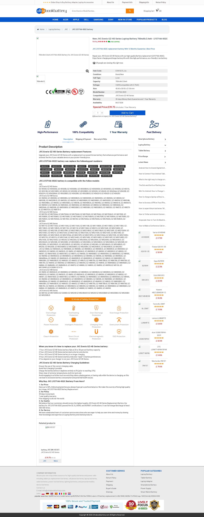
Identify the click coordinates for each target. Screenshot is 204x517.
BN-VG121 (45, 166)
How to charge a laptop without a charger (152, 197)
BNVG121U (93, 166)
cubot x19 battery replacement (103, 496)
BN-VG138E (69, 176)
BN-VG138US (106, 176)
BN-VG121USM (69, 166)
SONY (110, 19)
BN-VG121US (69, 172)
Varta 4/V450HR (159, 232)
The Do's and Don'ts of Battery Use (152, 185)
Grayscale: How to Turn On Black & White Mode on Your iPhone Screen (152, 220)
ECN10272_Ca (121, 71)
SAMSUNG (98, 19)
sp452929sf (75, 496)
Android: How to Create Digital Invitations (152, 168)
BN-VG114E (117, 172)
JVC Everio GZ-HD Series (50, 452)
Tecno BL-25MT (159, 304)
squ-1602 (141, 496)
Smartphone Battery (148, 485)
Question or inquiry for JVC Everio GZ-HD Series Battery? (115, 116)
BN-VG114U (106, 169)
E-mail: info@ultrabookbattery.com (50, 490)
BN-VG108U (92, 172)
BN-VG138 (45, 176)
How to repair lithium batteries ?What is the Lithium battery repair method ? (152, 208)
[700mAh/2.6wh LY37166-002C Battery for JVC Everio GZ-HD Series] (63, 55)
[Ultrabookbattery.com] (51, 11)
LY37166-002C (46, 169)
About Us (110, 2)
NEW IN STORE (125, 19)
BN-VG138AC (57, 176)
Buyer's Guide (111, 488)
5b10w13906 (86, 496)
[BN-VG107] (50, 437)
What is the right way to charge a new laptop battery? (152, 179)
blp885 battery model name (59, 496)
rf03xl (134, 496)
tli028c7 (128, 496)
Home (42, 29)
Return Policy (161, 2)
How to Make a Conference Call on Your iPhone (152, 226)
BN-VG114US (119, 169)
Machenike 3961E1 (159, 361)
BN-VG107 (58, 169)
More (56, 461)
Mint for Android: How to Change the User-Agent (152, 191)
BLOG (164, 19)
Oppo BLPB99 (159, 261)
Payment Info (127, 2)
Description (68, 139)
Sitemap (109, 492)
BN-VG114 (94, 169)
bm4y (148, 496)
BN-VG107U (70, 169)
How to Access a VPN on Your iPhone (152, 203)
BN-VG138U (94, 176)
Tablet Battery (146, 478)
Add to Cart (127, 112)
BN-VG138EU (82, 176)
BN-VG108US (105, 172)
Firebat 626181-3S (159, 247)
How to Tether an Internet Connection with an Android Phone (152, 214)
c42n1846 (120, 496)
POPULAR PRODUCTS (147, 19)
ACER (65, 19)
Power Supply (146, 488)
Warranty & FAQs (100, 139)
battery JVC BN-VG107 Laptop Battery (50, 450)
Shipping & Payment (83, 139)
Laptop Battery (54, 29)
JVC (66, 29)
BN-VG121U (56, 166)
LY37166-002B (119, 166)
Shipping (109, 485)
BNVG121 (82, 166)
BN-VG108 (81, 172)
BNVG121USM (105, 166)
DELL (86, 19)
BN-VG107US (83, 169)
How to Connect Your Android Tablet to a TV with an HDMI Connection (152, 174)
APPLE (76, 19)
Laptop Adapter (147, 481)
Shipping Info (144, 2)
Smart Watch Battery (149, 492)
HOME (55, 19)
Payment (109, 481)
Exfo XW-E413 (159, 275)
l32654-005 (155, 496)
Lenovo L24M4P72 (159, 318)
